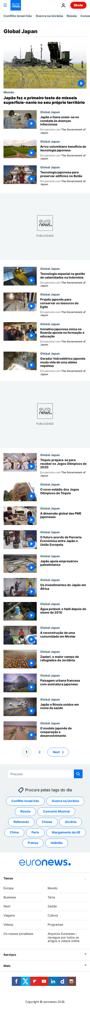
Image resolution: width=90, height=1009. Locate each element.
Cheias (47, 822)
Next (56, 752)
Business (9, 897)
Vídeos (8, 924)
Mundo (8, 92)
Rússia (72, 16)
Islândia (56, 843)
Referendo (21, 822)
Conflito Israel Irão (17, 16)
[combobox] (45, 774)
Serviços (9, 954)
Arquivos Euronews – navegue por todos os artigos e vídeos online (64, 937)
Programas (55, 924)
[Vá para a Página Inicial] (15, 5)
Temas (8, 878)
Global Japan (50, 112)
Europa (8, 888)
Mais (6, 966)
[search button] (78, 774)
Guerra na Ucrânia (49, 16)
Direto (78, 5)
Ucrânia (70, 822)
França (33, 843)
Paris (35, 832)
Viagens (9, 915)
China (14, 832)
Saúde (52, 906)
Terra (51, 897)
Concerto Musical (56, 811)
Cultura (53, 915)
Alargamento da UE (66, 832)
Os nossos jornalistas (18, 933)
